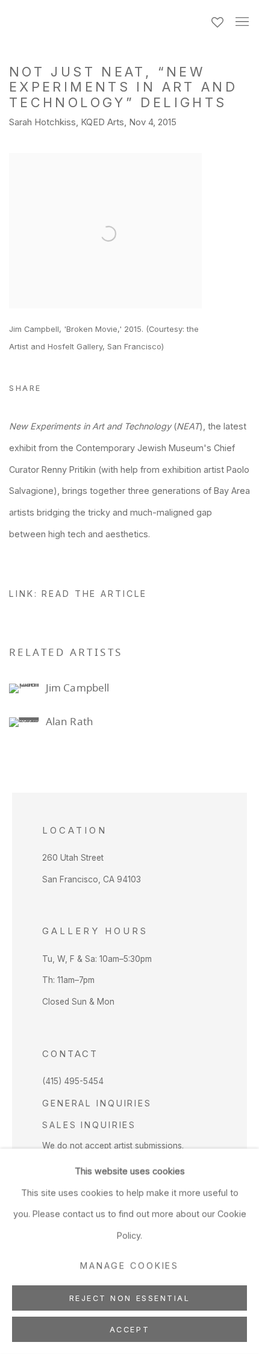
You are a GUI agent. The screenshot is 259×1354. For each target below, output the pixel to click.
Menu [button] (241, 22)
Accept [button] (129, 1329)
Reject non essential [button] (129, 1298)
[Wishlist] (218, 19)
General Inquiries (97, 1103)
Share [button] (25, 388)
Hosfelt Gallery (101, 23)
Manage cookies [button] (129, 1266)
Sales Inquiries (89, 1125)
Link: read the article (78, 593)
